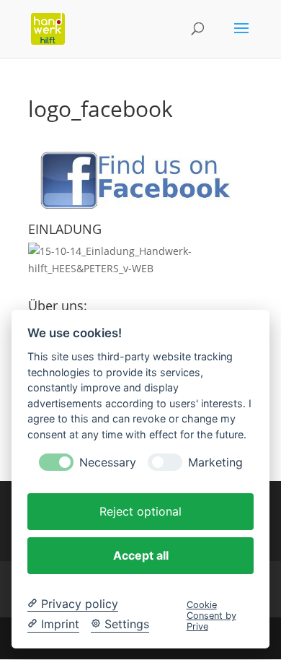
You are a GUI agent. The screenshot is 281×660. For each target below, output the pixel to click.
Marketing (215, 462)
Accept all (141, 555)
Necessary (107, 462)
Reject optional (140, 511)
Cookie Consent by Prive (211, 616)
